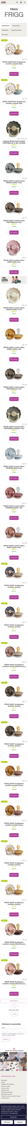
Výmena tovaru (5, 1088)
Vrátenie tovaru (5, 1090)
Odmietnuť (7, 1122)
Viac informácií (13, 1113)
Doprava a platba (5, 1086)
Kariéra (3, 1082)
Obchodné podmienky (6, 1092)
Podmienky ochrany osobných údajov (10, 1096)
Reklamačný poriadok (6, 1094)
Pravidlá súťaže (5, 1098)
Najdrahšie (5, 30)
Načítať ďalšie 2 (14, 1001)
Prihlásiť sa (6, 1039)
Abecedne (5, 35)
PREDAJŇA (4, 1080)
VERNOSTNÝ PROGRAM (7, 1084)
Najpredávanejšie (16, 30)
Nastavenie (13, 1117)
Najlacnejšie (16, 26)
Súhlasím (19, 1122)
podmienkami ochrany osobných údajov (13, 1034)
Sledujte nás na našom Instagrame (14, 1050)
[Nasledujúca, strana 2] (14, 1006)
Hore (14, 1014)
